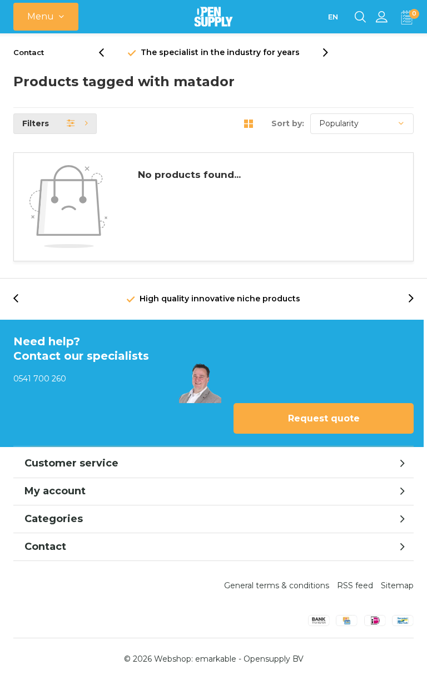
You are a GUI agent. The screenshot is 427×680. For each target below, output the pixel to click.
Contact (28, 52)
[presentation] (107, 52)
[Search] (360, 16)
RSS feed (355, 585)
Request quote (324, 418)
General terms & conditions (276, 585)
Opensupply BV (274, 659)
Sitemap (397, 585)
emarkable (215, 659)
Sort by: (287, 123)
